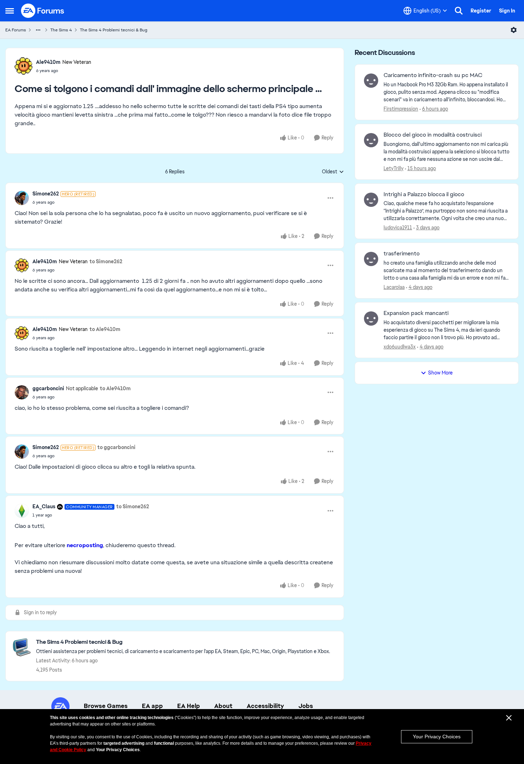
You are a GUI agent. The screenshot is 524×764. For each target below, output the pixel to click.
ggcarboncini (48, 388)
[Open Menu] (514, 30)
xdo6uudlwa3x (400, 346)
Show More (440, 373)
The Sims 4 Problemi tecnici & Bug (113, 30)
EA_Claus (43, 506)
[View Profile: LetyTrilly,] (371, 140)
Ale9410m (48, 62)
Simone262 (45, 193)
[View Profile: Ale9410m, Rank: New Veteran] (23, 66)
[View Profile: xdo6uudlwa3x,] (371, 318)
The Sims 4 (61, 30)
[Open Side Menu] (9, 10)
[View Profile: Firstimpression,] (371, 80)
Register (481, 10)
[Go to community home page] (43, 11)
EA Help (188, 706)
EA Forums (15, 30)
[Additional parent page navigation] (38, 30)
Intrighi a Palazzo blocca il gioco (424, 194)
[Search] (458, 10)
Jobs (305, 706)
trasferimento (402, 253)
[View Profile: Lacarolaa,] (371, 259)
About (223, 706)
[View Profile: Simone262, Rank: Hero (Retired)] (22, 198)
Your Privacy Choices (437, 736)
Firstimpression (401, 109)
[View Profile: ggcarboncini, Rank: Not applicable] (22, 392)
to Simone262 (105, 261)
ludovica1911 (398, 227)
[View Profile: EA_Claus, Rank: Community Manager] (22, 511)
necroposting (85, 545)
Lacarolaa (394, 287)
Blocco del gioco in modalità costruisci (433, 134)
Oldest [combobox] (333, 171)
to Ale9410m (104, 329)
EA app (152, 706)
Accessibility (265, 706)
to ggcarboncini (116, 447)
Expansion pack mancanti (416, 313)
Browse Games (106, 706)
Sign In (507, 10)
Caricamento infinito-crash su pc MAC (433, 75)
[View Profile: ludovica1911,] (371, 200)
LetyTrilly (394, 168)
